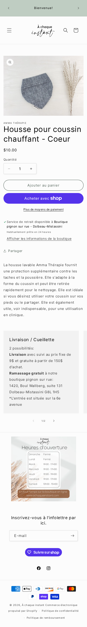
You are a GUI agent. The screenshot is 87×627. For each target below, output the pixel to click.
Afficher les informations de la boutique (39, 238)
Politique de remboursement (46, 617)
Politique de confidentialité (60, 610)
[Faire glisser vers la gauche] (33, 421)
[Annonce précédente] (8, 8)
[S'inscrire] (72, 535)
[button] (9, 30)
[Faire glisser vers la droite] (54, 421)
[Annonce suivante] (78, 8)
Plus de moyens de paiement (43, 209)
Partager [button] (15, 251)
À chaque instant (33, 605)
